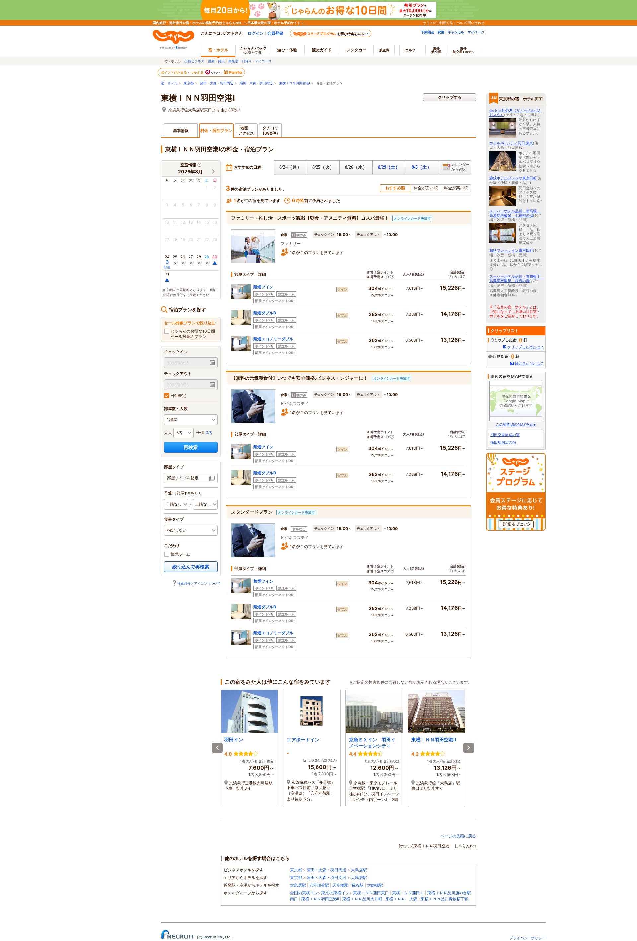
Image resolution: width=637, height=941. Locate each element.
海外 (436, 50)
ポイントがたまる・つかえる (182, 72)
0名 (209, 432)
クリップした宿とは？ (525, 347)
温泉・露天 (216, 61)
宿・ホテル (169, 83)
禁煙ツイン (263, 286)
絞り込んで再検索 (190, 566)
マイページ (476, 32)
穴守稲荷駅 (319, 885)
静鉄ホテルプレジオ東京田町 (513, 178)
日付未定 (177, 395)
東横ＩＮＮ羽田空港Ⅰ (294, 83)
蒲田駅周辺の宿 (503, 442)
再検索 (191, 447)
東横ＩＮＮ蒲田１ (408, 892)
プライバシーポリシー (527, 938)
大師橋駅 (375, 885)
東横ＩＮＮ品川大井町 (362, 898)
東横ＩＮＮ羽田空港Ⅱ (320, 898)
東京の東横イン (335, 892)
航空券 (384, 50)
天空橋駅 (340, 885)
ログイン (256, 33)
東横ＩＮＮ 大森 (401, 898)
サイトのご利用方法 (438, 23)
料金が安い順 (426, 187)
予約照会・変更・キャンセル (442, 32)
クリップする (449, 97)
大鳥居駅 (359, 869)
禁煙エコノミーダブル (273, 338)
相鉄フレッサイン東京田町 (511, 250)
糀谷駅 (358, 885)
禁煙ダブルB (264, 312)
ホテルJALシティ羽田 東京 (511, 143)
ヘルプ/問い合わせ (470, 23)
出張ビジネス (194, 61)
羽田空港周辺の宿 (505, 435)
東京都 (189, 83)
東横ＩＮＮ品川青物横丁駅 (444, 898)
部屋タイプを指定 (183, 477)
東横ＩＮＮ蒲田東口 (371, 892)
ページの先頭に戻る (458, 835)
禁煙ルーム (179, 554)
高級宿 (233, 61)
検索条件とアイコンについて (199, 583)
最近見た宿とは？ (529, 363)
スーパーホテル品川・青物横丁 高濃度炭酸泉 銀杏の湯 (516, 278)
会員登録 (275, 33)
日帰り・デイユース (257, 61)
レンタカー (356, 49)
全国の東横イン (304, 892)
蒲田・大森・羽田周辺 (216, 83)
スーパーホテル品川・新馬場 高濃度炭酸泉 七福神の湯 (514, 213)
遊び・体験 (287, 49)
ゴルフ (410, 50)
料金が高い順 (456, 187)
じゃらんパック (253, 50)
